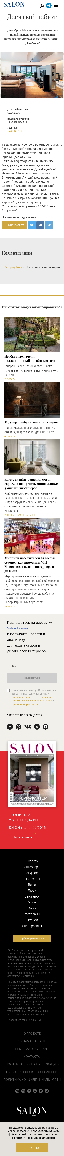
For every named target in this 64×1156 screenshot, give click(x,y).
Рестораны (32, 914)
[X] (32, 225)
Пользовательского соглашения (32, 697)
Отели (32, 908)
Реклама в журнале (32, 1049)
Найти (42, 6)
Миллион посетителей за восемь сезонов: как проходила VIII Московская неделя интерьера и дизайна (29, 564)
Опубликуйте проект (32, 938)
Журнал (32, 920)
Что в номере (22, 837)
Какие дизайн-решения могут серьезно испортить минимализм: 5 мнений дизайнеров (31, 483)
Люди (32, 890)
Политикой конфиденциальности (32, 700)
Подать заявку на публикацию (32, 1064)
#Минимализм (26, 515)
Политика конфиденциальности (32, 1079)
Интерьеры (32, 867)
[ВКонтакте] (40, 225)
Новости (32, 861)
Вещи (32, 884)
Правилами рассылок (25, 704)
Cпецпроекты (32, 926)
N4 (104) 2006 (15, 131)
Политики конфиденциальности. (33, 1138)
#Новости (9, 379)
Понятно (32, 1148)
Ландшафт (32, 873)
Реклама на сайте (32, 1041)
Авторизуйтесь (13, 267)
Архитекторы (32, 879)
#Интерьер (10, 515)
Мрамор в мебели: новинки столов (31, 422)
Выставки (32, 896)
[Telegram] (49, 225)
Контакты (32, 1056)
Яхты (32, 902)
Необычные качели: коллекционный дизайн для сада (29, 358)
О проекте (32, 1033)
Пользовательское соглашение (32, 1072)
